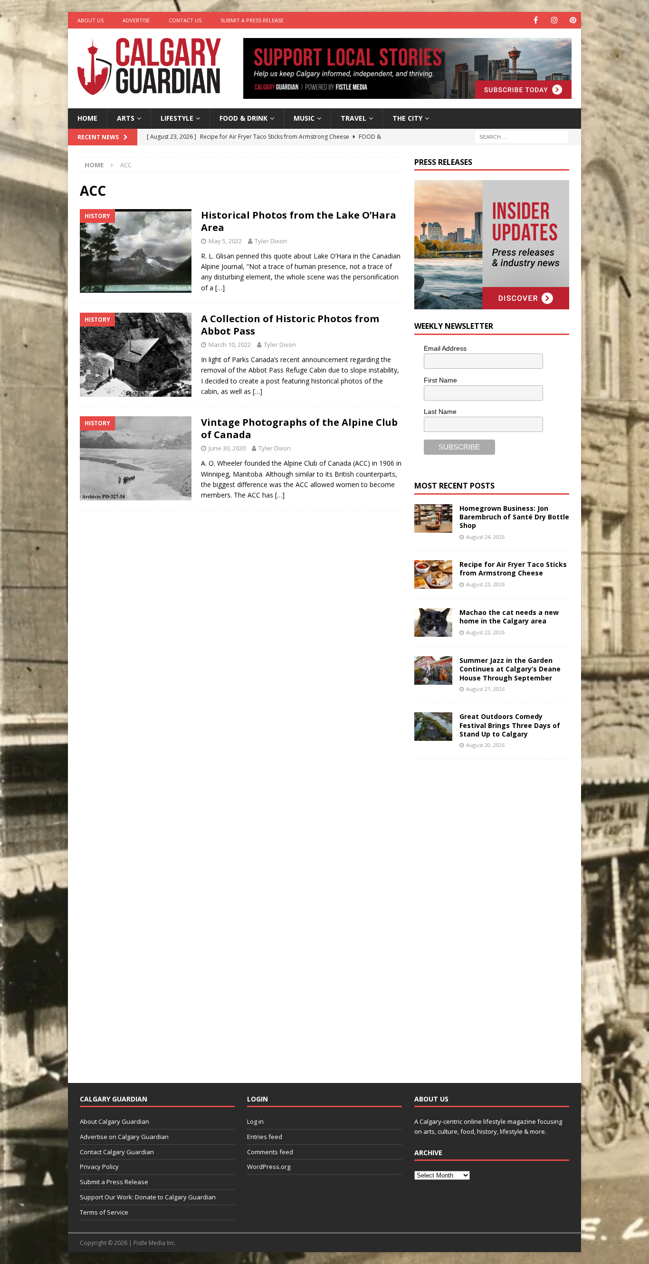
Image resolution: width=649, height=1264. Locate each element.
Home (87, 118)
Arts (125, 118)
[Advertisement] (485, 913)
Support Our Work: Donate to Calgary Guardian (148, 1197)
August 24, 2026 (485, 536)
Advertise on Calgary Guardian (124, 1136)
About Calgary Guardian (114, 1121)
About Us (90, 20)
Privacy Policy (99, 1166)
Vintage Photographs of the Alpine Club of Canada (299, 428)
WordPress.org (268, 1166)
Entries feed (264, 1136)
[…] (220, 287)
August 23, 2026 (485, 584)
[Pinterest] (572, 20)
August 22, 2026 (485, 632)
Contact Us (185, 20)
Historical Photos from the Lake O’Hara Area (298, 221)
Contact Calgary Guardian (117, 1152)
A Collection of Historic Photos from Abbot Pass (290, 324)
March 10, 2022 (230, 344)
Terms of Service (104, 1212)
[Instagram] (554, 20)
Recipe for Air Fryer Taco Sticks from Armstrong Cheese (513, 568)
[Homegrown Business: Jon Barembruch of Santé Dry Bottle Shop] (433, 518)
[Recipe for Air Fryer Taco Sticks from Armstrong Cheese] (433, 574)
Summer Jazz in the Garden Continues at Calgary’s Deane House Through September (510, 669)
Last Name (440, 411)
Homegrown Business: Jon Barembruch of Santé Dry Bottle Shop (514, 517)
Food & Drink (243, 118)
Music (304, 118)
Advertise (136, 20)
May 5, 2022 (225, 241)
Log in (255, 1121)
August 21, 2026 (485, 688)
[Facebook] (535, 20)
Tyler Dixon (271, 241)
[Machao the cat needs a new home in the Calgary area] (433, 622)
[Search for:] (521, 136)
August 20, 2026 (485, 744)
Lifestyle (177, 118)
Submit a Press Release (252, 20)
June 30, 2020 (227, 448)
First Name (440, 380)
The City (407, 118)
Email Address (445, 348)
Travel (353, 118)
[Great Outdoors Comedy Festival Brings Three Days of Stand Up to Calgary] (433, 726)
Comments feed (270, 1152)
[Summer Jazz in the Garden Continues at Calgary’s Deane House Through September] (433, 670)
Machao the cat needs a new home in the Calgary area (509, 616)
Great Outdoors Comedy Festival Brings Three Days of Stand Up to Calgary (509, 725)
